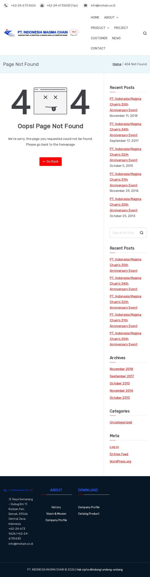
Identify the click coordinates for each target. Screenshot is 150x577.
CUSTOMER (99, 38)
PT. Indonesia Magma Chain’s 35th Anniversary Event (125, 104)
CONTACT (98, 48)
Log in (114, 447)
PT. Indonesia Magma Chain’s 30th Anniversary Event (125, 204)
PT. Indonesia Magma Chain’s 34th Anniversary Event (125, 129)
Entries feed (119, 454)
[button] (117, 18)
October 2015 (120, 383)
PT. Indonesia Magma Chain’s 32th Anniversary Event (125, 154)
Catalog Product (88, 513)
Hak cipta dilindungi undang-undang (100, 569)
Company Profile (56, 520)
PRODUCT (98, 28)
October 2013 (120, 398)
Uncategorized (121, 422)
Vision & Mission (56, 513)
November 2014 (121, 391)
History (56, 507)
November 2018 (121, 369)
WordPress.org (120, 461)
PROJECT (121, 28)
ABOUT (109, 17)
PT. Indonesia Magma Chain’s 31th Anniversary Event (125, 179)
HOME (95, 17)
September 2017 (122, 376)
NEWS (116, 38)
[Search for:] (128, 233)
